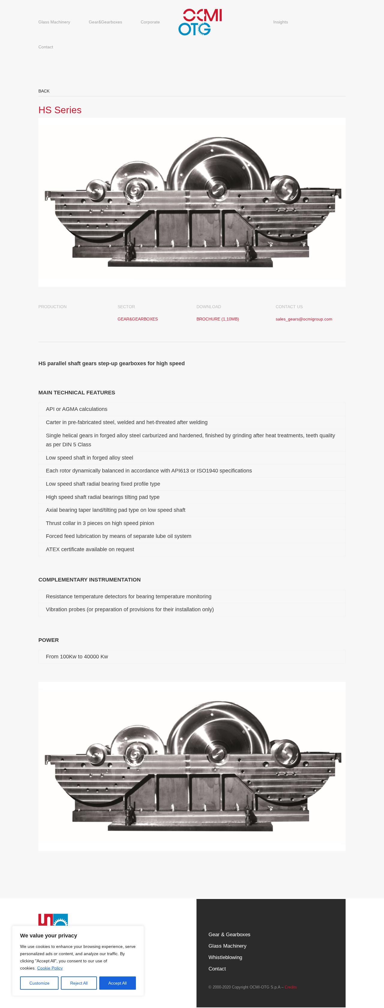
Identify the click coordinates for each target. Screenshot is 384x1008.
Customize (39, 983)
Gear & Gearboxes (229, 934)
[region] (78, 961)
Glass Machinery (54, 22)
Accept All (117, 983)
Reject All (79, 983)
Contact (45, 46)
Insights (280, 22)
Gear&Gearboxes (105, 22)
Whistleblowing (225, 957)
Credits (291, 987)
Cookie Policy (50, 968)
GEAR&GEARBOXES (138, 319)
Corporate (150, 22)
